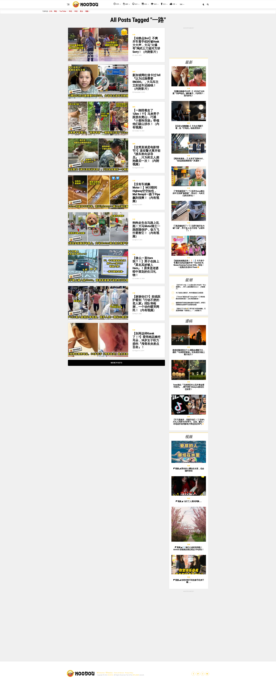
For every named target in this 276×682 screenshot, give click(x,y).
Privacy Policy (129, 673)
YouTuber (63, 11)
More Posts (116, 363)
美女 (81, 11)
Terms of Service (119, 673)
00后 (76, 11)
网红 (55, 11)
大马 (50, 11)
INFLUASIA (136, 675)
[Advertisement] (188, 42)
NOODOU (110, 675)
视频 (86, 11)
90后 (70, 11)
